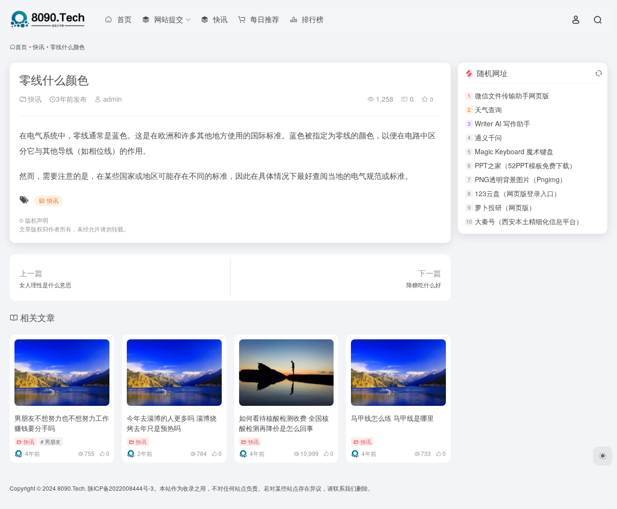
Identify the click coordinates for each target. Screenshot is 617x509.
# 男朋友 (50, 441)
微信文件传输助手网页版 (512, 95)
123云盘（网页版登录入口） (518, 193)
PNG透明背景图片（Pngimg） (520, 179)
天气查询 (488, 109)
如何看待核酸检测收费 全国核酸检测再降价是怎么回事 (284, 423)
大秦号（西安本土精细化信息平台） (529, 221)
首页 (21, 46)
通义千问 (488, 137)
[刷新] (599, 73)
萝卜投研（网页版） (505, 207)
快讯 (38, 46)
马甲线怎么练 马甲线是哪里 (392, 418)
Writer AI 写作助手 (502, 123)
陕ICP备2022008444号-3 (121, 488)
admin (111, 99)
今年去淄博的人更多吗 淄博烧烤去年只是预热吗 (171, 423)
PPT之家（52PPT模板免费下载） (525, 165)
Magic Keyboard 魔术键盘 (514, 151)
